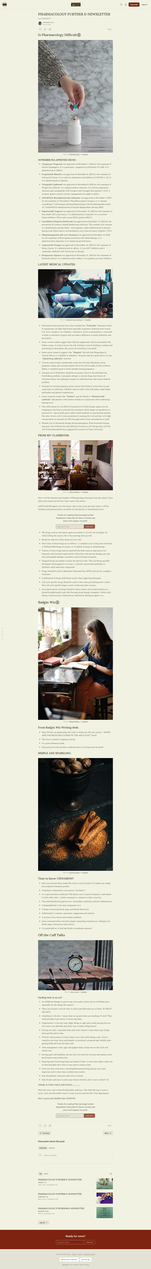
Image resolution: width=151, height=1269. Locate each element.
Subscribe (134, 5)
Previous (46, 1133)
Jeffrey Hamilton (74, 492)
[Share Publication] (126, 4)
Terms (80, 1254)
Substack (65, 1265)
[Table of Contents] (2, 634)
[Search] (121, 4)
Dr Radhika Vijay (48, 22)
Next (106, 1133)
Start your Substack (70, 1259)
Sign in (144, 5)
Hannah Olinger (74, 722)
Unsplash (85, 154)
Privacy (74, 1254)
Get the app (85, 1259)
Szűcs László (74, 992)
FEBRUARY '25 (43, 1197)
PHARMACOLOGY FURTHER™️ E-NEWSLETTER (61, 1208)
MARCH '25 (42, 1182)
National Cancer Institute (74, 320)
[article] (75, 1183)
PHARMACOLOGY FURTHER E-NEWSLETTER (60, 1179)
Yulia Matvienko (74, 154)
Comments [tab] (43, 1148)
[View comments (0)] (45, 29)
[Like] (40, 29)
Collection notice (89, 1254)
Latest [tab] (46, 1174)
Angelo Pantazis (74, 873)
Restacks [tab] (52, 1148)
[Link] (35, 34)
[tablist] (47, 1148)
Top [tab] (40, 1174)
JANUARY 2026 (43, 1211)
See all (42, 1223)
